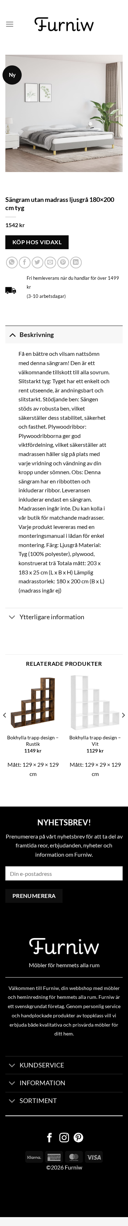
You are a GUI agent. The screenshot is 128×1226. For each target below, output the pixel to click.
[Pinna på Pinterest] (63, 262)
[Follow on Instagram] (64, 1138)
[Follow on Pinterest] (78, 1138)
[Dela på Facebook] (25, 262)
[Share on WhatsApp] (12, 262)
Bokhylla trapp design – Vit (95, 741)
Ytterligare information (52, 617)
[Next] (123, 729)
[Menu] (9, 24)
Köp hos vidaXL (37, 242)
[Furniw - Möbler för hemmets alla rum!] (64, 24)
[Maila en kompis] (50, 262)
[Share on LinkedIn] (76, 262)
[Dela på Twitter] (37, 262)
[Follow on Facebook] (49, 1138)
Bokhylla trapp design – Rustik (33, 741)
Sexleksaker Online (72, 1194)
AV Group (35, 1194)
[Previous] (5, 729)
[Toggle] (12, 334)
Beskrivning (37, 334)
